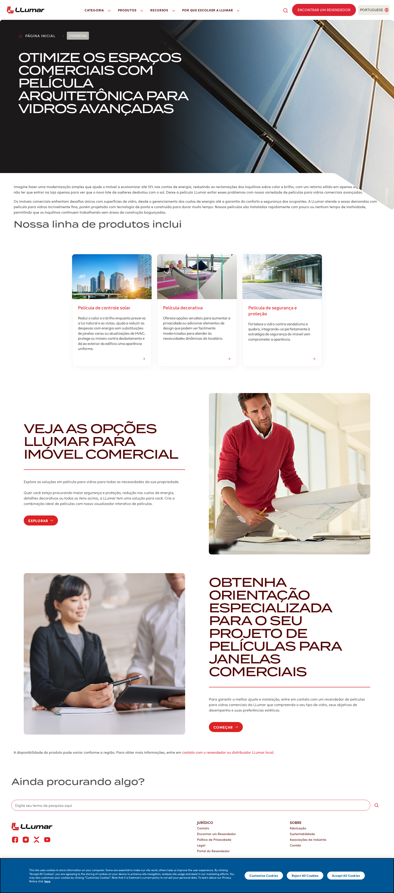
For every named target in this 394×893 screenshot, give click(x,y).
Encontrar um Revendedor (216, 834)
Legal (201, 845)
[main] (197, 875)
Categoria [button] (95, 10)
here (47, 881)
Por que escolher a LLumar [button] (208, 10)
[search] (285, 10)
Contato (203, 828)
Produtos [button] (127, 10)
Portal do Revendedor (213, 851)
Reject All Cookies (305, 875)
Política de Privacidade (214, 839)
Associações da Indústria (308, 839)
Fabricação (298, 828)
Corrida (295, 845)
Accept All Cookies (346, 875)
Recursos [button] (159, 10)
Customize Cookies (263, 875)
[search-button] (376, 805)
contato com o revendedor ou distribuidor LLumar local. (228, 752)
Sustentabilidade (302, 834)
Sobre (295, 822)
